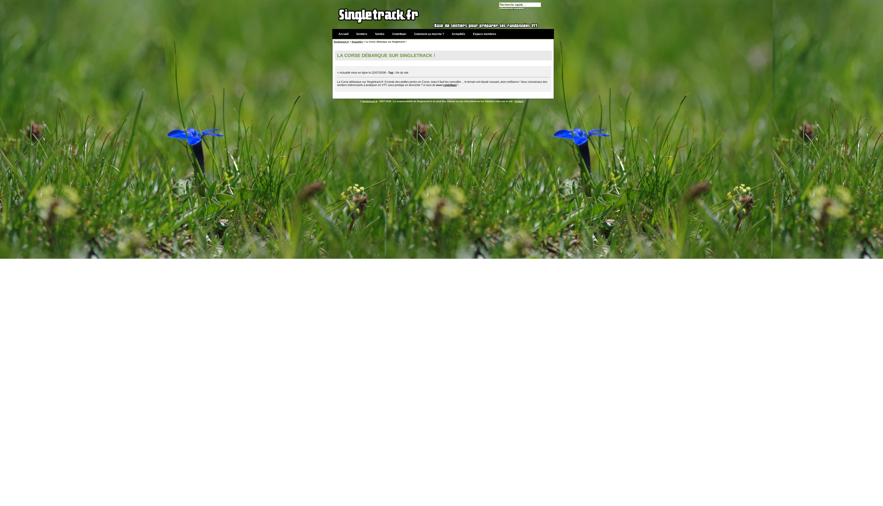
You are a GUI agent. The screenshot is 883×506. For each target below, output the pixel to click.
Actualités (458, 34)
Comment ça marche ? (429, 34)
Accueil (343, 34)
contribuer (450, 85)
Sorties (379, 34)
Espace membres (484, 34)
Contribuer (399, 34)
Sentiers (361, 34)
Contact (519, 101)
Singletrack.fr (341, 41)
